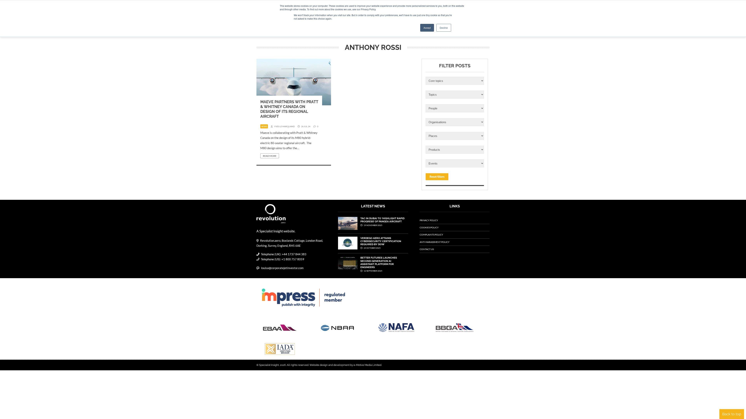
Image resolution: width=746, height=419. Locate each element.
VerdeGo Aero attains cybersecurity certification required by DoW (380, 241)
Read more (269, 155)
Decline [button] (444, 27)
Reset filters (437, 176)
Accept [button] (427, 27)
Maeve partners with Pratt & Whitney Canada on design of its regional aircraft (289, 109)
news (264, 126)
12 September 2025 (372, 271)
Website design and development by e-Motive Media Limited (345, 365)
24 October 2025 (372, 248)
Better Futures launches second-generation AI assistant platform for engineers (378, 262)
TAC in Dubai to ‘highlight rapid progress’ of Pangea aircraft (382, 220)
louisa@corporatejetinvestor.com (282, 268)
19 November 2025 (372, 225)
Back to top (731, 414)
